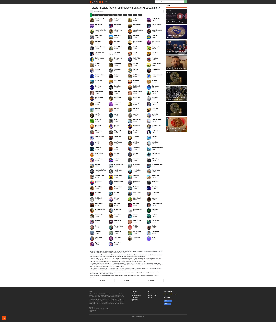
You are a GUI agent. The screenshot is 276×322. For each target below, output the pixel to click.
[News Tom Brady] (149, 227)
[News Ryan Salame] (111, 205)
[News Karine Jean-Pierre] (149, 126)
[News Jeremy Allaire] (111, 104)
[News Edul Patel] (130, 65)
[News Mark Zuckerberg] (149, 154)
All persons (127, 281)
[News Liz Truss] (111, 149)
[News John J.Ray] (92, 115)
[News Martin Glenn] (111, 160)
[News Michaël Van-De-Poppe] (92, 171)
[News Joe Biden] (92, 110)
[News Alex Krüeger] (130, 20)
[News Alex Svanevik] (92, 26)
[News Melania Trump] (149, 160)
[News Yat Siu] (149, 238)
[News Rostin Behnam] (92, 205)
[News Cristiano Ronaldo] (92, 59)
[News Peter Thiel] (111, 194)
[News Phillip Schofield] (130, 194)
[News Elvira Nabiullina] (149, 70)
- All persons (134, 299)
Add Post (167, 303)
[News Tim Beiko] (130, 227)
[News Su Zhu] (92, 227)
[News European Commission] (149, 76)
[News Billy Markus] (92, 42)
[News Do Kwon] (92, 65)
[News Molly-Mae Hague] (92, 177)
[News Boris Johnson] (111, 42)
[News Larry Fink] (92, 143)
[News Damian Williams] (130, 59)
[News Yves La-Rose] (111, 244)
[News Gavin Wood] (92, 87)
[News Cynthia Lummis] (111, 59)
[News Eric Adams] (111, 76)
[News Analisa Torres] (111, 26)
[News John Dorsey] (149, 110)
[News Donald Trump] (111, 65)
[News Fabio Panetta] (92, 82)
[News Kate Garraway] (92, 132)
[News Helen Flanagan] (92, 93)
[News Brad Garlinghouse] (130, 42)
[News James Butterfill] (92, 98)
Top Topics (102, 281)
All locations (151, 281)
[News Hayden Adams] (149, 87)
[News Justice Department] (149, 121)
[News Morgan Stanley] (111, 177)
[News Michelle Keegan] (111, 171)
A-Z (90, 15)
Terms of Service (153, 294)
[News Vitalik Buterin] (149, 233)
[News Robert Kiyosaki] (130, 199)
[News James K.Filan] (111, 98)
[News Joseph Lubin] (111, 121)
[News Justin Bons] (92, 126)
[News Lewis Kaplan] (149, 143)
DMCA (150, 297)
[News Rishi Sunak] (111, 199)
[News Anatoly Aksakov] (130, 26)
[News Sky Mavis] (149, 216)
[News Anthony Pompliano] (130, 31)
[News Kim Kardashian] (149, 132)
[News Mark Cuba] (130, 154)
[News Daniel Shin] (149, 59)
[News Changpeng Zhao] (149, 48)
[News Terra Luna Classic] (111, 227)
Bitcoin (107, 2)
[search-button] (185, 1)
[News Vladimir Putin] (92, 238)
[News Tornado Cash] (111, 233)
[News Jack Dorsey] (149, 93)
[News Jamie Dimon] (149, 98)
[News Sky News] (92, 222)
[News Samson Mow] (111, 210)
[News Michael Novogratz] (111, 166)
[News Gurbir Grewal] (130, 87)
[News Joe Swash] (111, 110)
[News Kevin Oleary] (130, 132)
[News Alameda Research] (92, 20)
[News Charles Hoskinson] (92, 54)
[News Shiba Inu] (130, 216)
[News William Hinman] (130, 238)
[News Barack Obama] (111, 37)
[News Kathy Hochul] (111, 132)
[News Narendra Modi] (149, 177)
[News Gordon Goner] (111, 87)
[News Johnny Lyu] (130, 115)
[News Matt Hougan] (130, 160)
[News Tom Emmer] (92, 233)
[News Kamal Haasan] (130, 126)
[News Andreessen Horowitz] (92, 31)
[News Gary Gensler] (130, 82)
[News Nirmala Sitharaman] (111, 182)
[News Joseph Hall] (92, 121)
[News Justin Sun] (111, 126)
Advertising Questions (170, 294)
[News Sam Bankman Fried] (149, 205)
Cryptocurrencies (115, 2)
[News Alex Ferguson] (111, 20)
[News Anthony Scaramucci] (149, 31)
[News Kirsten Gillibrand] (92, 138)
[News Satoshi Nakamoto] (130, 210)
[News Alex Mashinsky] (149, 20)
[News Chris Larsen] (111, 54)
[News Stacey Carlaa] (111, 222)
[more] (121, 2)
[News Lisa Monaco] (92, 149)
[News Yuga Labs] (92, 244)
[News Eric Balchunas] (130, 76)
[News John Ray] (111, 115)
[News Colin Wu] (130, 54)
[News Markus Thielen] (92, 160)
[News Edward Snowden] (149, 65)
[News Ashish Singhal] (92, 37)
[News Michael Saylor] (130, 166)
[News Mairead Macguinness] (149, 149)
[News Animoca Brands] (111, 31)
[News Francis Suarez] (111, 82)
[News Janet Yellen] (92, 104)
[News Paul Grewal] (130, 188)
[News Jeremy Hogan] (130, 104)
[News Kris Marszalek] (111, 138)
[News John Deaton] (130, 110)
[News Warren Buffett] (111, 238)
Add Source (168, 301)
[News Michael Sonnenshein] (149, 166)
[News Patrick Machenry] (111, 188)
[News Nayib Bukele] (92, 182)
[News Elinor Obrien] (111, 70)
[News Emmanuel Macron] (92, 76)
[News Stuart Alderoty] (149, 222)
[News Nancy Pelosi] (130, 177)
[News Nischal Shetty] (130, 182)
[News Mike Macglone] (130, 171)
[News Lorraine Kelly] (130, 149)
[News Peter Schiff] (92, 194)
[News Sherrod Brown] (111, 216)
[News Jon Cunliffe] (149, 115)
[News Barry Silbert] (130, 37)
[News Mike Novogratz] (149, 171)
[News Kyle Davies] (130, 138)
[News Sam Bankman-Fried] (92, 210)
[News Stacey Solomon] (130, 222)
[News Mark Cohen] (111, 154)
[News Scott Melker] (149, 210)
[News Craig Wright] (149, 54)
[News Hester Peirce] (111, 93)
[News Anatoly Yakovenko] (149, 26)
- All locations (134, 301)
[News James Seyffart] (130, 98)
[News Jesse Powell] (149, 104)
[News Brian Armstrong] (149, 42)
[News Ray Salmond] (92, 199)
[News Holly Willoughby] (130, 93)
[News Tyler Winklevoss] (130, 233)
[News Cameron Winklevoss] (92, 48)
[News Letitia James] (130, 143)
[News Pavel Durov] (149, 188)
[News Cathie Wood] (130, 48)
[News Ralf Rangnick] (149, 194)
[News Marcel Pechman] (92, 154)
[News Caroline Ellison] (111, 48)
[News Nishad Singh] (149, 182)
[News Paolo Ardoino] (92, 188)
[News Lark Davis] (149, 138)
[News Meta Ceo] (92, 166)
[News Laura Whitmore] (111, 143)
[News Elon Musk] (130, 70)
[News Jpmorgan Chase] (130, 121)
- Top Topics (134, 297)
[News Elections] (92, 70)
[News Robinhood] (149, 199)
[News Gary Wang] (149, 82)
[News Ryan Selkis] (130, 205)
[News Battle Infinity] (149, 37)
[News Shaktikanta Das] (92, 216)
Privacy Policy (152, 295)
